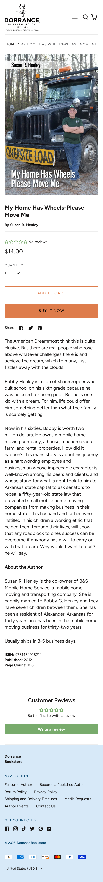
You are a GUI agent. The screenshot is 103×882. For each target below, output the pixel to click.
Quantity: (14, 265)
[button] (86, 17)
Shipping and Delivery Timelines (31, 799)
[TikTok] (24, 828)
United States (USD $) (23, 868)
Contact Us (46, 806)
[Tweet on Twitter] (30, 328)
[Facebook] (7, 828)
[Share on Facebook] (21, 328)
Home (11, 44)
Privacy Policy (46, 792)
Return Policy (16, 792)
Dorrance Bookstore (31, 843)
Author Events (17, 806)
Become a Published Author (63, 784)
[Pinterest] (40, 828)
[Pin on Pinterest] (40, 328)
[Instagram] (15, 828)
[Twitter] (32, 828)
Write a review (51, 729)
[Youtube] (49, 828)
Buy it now (51, 310)
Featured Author (18, 784)
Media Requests (77, 799)
